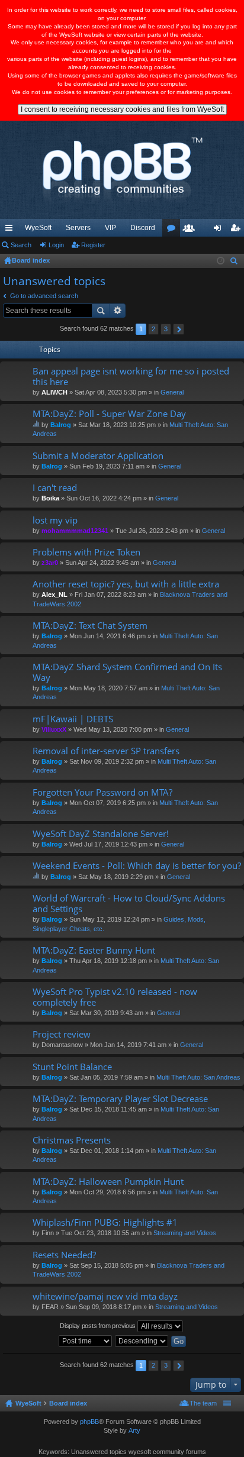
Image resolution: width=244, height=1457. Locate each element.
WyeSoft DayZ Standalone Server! (101, 833)
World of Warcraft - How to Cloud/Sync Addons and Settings (129, 904)
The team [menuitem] (203, 1403)
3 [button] (166, 328)
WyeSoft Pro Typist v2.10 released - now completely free (115, 997)
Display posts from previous (98, 1325)
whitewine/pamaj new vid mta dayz (105, 1296)
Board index (68, 1403)
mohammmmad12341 (74, 530)
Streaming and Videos (184, 1232)
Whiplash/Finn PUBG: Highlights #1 (105, 1222)
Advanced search (118, 310)
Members (191, 230)
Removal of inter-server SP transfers (106, 751)
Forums (173, 230)
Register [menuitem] (237, 230)
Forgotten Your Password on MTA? (102, 792)
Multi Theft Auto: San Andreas (198, 1077)
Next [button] (178, 329)
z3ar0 (49, 562)
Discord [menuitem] (142, 228)
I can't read (55, 487)
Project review (62, 1034)
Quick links (11, 230)
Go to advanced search (44, 295)
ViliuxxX (53, 729)
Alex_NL (54, 594)
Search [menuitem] (235, 262)
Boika (50, 498)
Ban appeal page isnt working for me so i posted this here (131, 376)
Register (93, 244)
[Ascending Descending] (142, 1341)
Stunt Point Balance (72, 1066)
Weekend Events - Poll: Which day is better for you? (137, 865)
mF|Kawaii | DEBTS (73, 719)
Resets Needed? (64, 1255)
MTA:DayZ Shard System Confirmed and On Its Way (127, 672)
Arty (134, 1430)
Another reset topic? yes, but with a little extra (126, 584)
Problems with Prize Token (86, 552)
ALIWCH (54, 392)
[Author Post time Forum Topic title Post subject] (86, 1341)
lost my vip (55, 520)
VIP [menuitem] (110, 228)
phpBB (89, 1421)
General (172, 392)
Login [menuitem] (219, 230)
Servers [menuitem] (78, 228)
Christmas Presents (72, 1140)
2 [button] (153, 328)
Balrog (60, 424)
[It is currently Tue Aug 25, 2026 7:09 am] (220, 260)
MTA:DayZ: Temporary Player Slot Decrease (120, 1098)
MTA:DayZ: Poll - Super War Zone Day (109, 413)
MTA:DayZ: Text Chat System (90, 625)
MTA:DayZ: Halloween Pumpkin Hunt (108, 1181)
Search (21, 244)
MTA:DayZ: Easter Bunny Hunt (94, 950)
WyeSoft (38, 228)
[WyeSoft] (122, 170)
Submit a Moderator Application (98, 455)
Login (56, 244)
